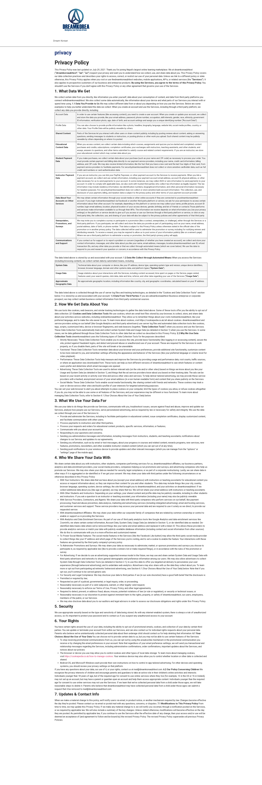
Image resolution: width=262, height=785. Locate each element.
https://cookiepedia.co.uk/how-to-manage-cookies (89, 656)
